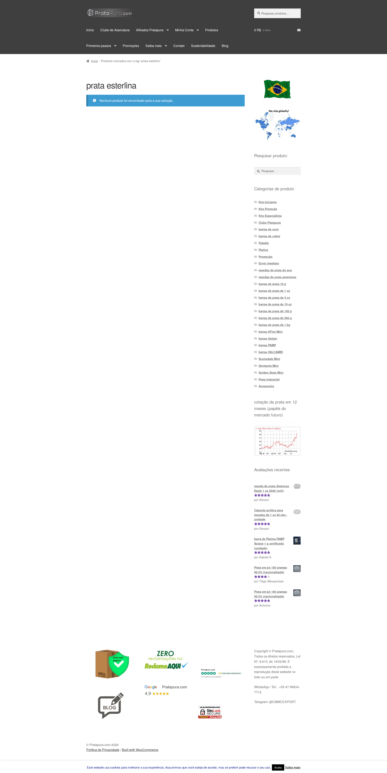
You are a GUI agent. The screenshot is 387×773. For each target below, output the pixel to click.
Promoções (131, 45)
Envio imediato (269, 263)
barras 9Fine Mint (271, 332)
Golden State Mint (271, 372)
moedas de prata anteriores (277, 277)
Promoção (266, 257)
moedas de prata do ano (275, 270)
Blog (225, 45)
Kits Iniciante (268, 202)
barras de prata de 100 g (275, 311)
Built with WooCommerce (140, 749)
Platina (263, 250)
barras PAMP (267, 345)
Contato (179, 45)
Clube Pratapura (270, 223)
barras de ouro (269, 229)
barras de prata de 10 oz (275, 304)
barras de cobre (269, 236)
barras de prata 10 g (272, 284)
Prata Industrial (269, 379)
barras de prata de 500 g (275, 318)
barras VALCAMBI (271, 352)
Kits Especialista (270, 216)
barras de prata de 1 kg (274, 325)
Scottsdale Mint (269, 359)
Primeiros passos (98, 45)
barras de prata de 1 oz (274, 291)
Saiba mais (154, 45)
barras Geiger (268, 338)
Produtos (211, 30)
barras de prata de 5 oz (274, 297)
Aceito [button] (278, 767)
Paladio (264, 243)
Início (90, 30)
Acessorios (266, 386)
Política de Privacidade (102, 749)
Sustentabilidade (203, 45)
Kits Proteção (268, 209)
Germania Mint (269, 366)
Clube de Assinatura (115, 30)
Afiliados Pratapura (149, 30)
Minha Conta (184, 30)
